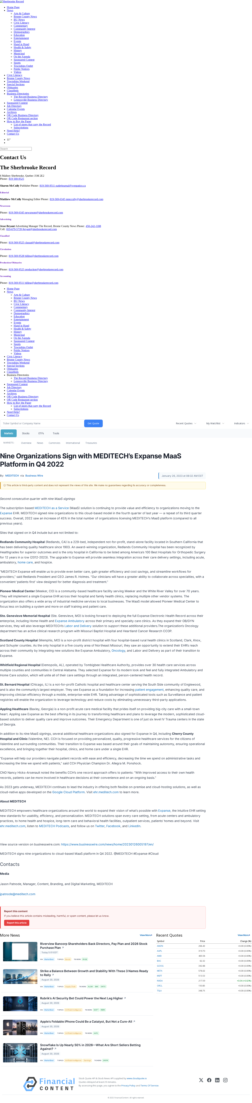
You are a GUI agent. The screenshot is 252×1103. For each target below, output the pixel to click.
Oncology (118, 650)
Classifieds (13, 90)
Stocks (25, 433)
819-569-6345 (58, 199)
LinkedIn (134, 826)
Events (17, 41)
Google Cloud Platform (68, 792)
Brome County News (25, 16)
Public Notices (21, 69)
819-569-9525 (17, 242)
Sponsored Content (24, 59)
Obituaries (12, 87)
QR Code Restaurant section (22, 118)
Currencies (54, 442)
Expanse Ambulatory (70, 621)
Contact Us (13, 133)
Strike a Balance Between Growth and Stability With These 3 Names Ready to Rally (94, 973)
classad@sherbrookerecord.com (42, 242)
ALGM (90, 987)
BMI (96, 987)
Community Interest (24, 28)
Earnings (87, 1060)
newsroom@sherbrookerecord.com (44, 212)
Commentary (21, 25)
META (159, 970)
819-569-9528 (17, 255)
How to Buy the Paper (19, 121)
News (10, 10)
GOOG (160, 965)
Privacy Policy (128, 1085)
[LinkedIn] (217, 1084)
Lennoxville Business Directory (31, 99)
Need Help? (13, 130)
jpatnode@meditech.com (17, 894)
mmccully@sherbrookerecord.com (84, 199)
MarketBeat (49, 959)
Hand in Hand (21, 44)
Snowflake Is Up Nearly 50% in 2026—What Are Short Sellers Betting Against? (90, 1047)
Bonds (67, 959)
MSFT (96, 1010)
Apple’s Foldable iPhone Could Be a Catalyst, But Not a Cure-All (87, 1021)
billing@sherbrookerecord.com (41, 255)
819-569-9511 (48, 185)
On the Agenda (22, 56)
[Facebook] (209, 1084)
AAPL (96, 1033)
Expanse (6, 513)
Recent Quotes (184, 423)
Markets (8, 433)
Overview (26, 442)
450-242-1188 (93, 226)
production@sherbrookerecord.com (44, 269)
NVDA (160, 980)
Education (19, 35)
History (18, 50)
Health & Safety (22, 47)
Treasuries (91, 442)
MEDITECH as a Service (52, 508)
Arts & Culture (22, 13)
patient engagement (149, 689)
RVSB (85, 959)
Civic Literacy (21, 22)
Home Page (13, 7)
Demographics (21, 32)
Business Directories (18, 93)
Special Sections (16, 84)
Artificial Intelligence (73, 1010)
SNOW (105, 1060)
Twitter (100, 826)
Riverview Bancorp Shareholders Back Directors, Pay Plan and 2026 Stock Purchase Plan (93, 945)
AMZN (160, 945)
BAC (159, 960)
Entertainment (21, 38)
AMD (159, 955)
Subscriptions (21, 127)
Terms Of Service (150, 1085)
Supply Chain (70, 987)
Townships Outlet (23, 65)
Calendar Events (16, 109)
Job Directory (14, 106)
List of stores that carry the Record (32, 124)
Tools (56, 433)
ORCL (159, 985)
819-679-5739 (14, 229)
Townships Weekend (18, 81)
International (73, 442)
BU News (19, 19)
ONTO (103, 987)
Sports (17, 62)
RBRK (103, 1010)
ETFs (41, 433)
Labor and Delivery (78, 626)
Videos (17, 72)
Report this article (17, 922)
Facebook (113, 826)
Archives (12, 112)
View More (145, 935)
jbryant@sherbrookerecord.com (39, 229)
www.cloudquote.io (137, 1078)
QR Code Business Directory (23, 115)
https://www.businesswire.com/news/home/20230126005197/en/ (107, 844)
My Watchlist (213, 423)
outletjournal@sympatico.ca (71, 185)
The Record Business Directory (31, 96)
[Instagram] (225, 1084)
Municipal (19, 53)
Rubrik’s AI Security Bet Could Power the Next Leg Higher (83, 998)
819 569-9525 (16, 178)
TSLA (159, 990)
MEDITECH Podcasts (54, 826)
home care (25, 562)
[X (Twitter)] (201, 1084)
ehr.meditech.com (106, 792)
